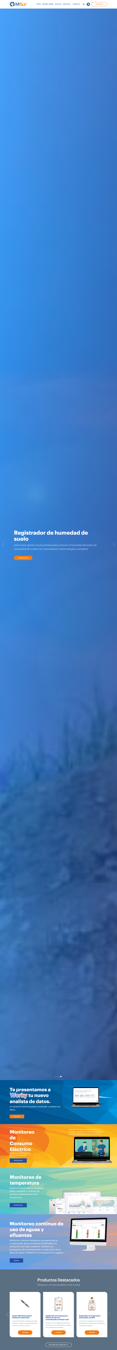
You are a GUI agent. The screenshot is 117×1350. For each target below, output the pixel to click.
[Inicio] (18, 4)
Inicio (38, 4)
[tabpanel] (58, 544)
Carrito (88, 4)
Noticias (58, 4)
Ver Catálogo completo (58, 1344)
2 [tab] (58, 1076)
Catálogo (99, 4)
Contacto (76, 4)
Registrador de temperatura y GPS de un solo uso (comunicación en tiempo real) (57, 1317)
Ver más (25, 1332)
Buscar (83, 4)
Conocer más (18, 1160)
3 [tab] (61, 1076)
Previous (4, 544)
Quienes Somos (48, 4)
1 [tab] (55, 1076)
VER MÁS (16, 1260)
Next (113, 544)
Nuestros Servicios (25, 554)
